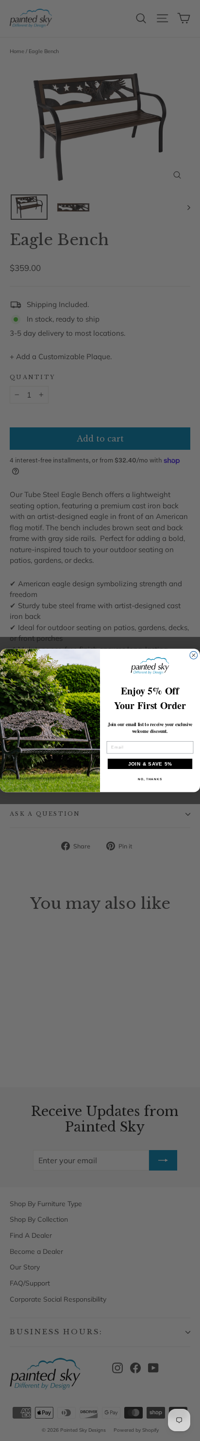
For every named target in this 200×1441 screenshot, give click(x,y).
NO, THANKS (150, 779)
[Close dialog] (194, 655)
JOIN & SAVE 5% (150, 764)
